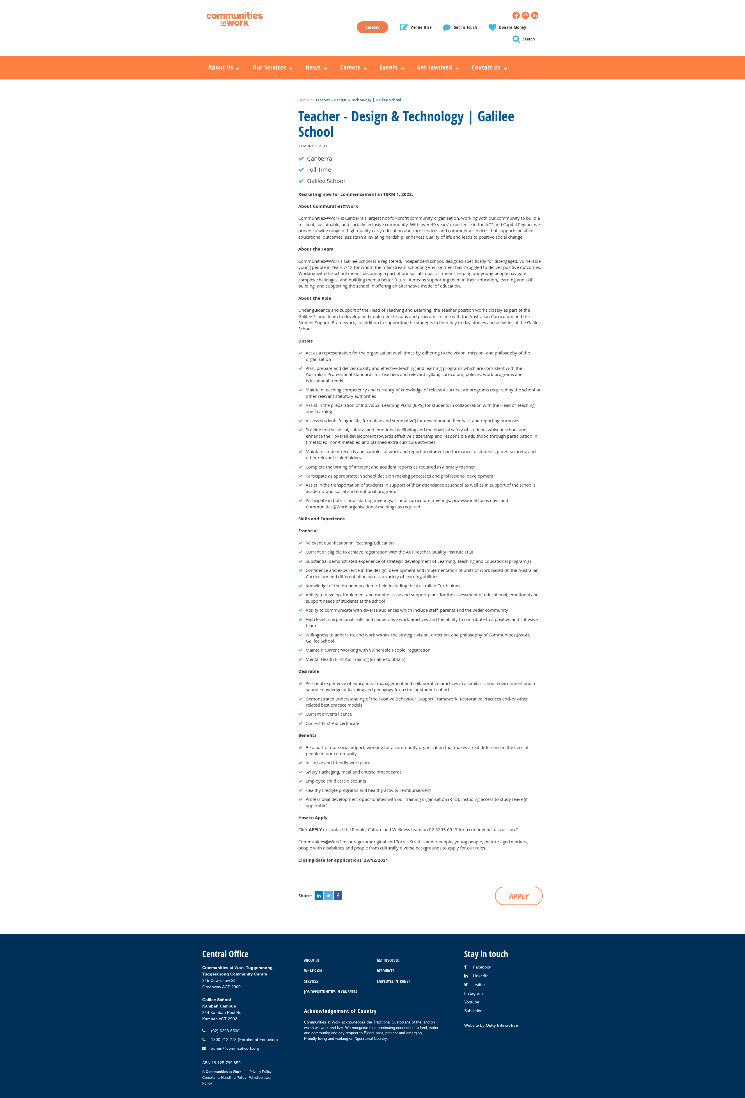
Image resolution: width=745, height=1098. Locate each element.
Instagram (473, 993)
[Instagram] (525, 15)
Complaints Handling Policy (224, 1078)
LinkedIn (481, 975)
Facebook (482, 967)
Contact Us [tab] (486, 67)
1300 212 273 (224, 1039)
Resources (385, 970)
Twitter (479, 984)
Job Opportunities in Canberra (330, 991)
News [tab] (313, 67)
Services (311, 981)
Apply (519, 896)
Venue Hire (421, 27)
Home (303, 99)
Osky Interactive (502, 1025)
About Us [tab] (220, 67)
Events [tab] (389, 67)
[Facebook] (516, 15)
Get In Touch (465, 27)
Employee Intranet (393, 981)
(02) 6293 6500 (225, 1030)
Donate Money (512, 27)
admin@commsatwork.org (235, 1048)
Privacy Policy (260, 1072)
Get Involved (388, 960)
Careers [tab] (350, 67)
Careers (372, 27)
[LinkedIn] (534, 15)
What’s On (313, 970)
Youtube (471, 1002)
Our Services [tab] (269, 67)
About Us (312, 960)
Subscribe (473, 1010)
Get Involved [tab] (434, 67)
